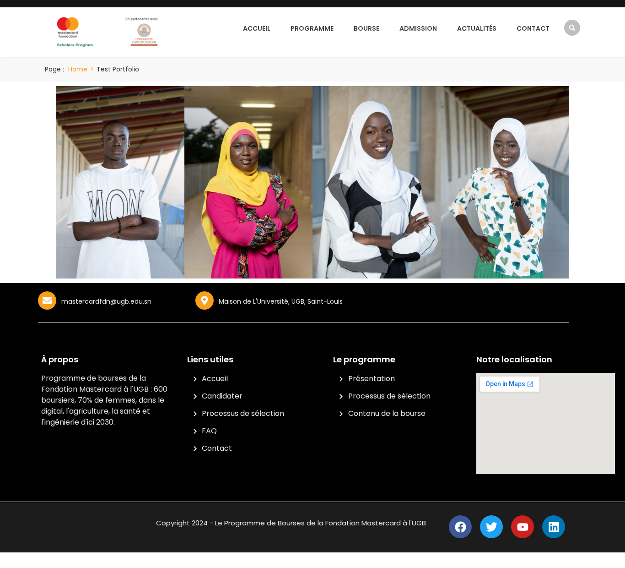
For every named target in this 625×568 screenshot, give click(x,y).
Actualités (476, 28)
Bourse (366, 28)
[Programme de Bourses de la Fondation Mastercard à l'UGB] (108, 31)
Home (77, 69)
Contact (533, 28)
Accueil (256, 28)
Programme (312, 28)
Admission (418, 28)
